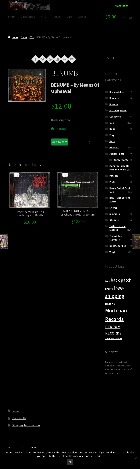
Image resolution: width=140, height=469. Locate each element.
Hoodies (114, 147)
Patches (113, 175)
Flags (112, 135)
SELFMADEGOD (113, 338)
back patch (121, 280)
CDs (32, 37)
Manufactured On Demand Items (119, 167)
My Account (121, 5)
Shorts (113, 207)
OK (70, 462)
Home (15, 37)
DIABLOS (109, 289)
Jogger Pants (116, 153)
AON (107, 280)
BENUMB (64, 73)
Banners (114, 98)
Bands (57, 17)
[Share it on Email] (72, 59)
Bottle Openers (118, 110)
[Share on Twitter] (43, 59)
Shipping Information (26, 425)
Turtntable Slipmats (115, 237)
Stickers (114, 220)
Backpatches (116, 92)
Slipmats (114, 214)
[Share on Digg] (64, 59)
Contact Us (19, 418)
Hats (112, 141)
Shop (11, 17)
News (15, 411)
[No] (135, 458)
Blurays (113, 104)
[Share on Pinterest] (50, 59)
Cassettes (115, 116)
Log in (82, 17)
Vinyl (112, 252)
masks (110, 303)
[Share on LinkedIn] (57, 59)
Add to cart (59, 142)
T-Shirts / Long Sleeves (117, 228)
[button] (40, 74)
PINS (112, 182)
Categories (28, 17)
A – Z (44, 17)
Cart (69, 17)
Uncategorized (117, 245)
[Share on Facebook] (35, 59)
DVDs (112, 128)
